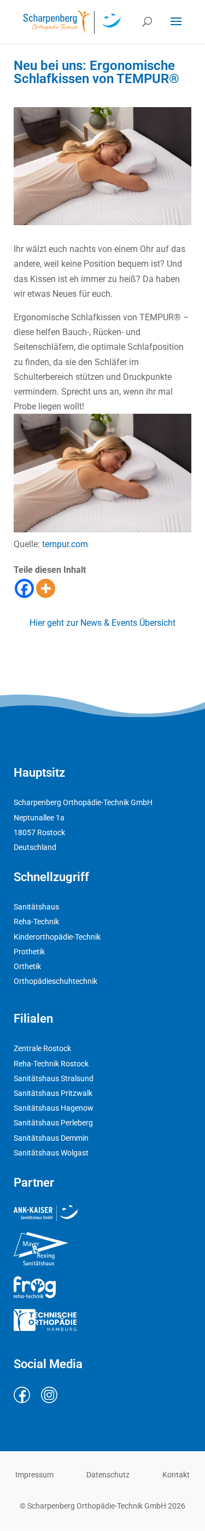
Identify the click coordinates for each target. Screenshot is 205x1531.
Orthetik (27, 966)
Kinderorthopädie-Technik (57, 936)
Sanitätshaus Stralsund (53, 1078)
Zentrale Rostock (42, 1048)
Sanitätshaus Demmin (51, 1138)
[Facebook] (24, 588)
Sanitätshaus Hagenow (53, 1108)
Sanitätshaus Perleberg (53, 1122)
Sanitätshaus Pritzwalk (53, 1093)
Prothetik (29, 951)
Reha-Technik (36, 921)
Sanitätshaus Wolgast (51, 1152)
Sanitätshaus (36, 906)
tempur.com (65, 544)
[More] (45, 588)
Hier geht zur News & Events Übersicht (102, 623)
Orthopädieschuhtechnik (55, 981)
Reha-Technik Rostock (51, 1063)
